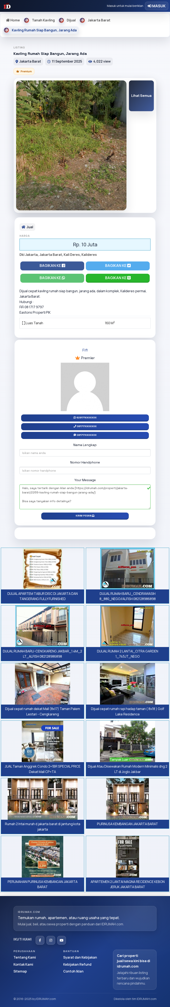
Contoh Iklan (73, 971)
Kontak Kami (23, 964)
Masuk (158, 5)
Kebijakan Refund (77, 964)
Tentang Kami (24, 957)
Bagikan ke (51, 265)
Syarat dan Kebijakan (80, 957)
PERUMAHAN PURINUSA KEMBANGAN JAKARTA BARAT (43, 884)
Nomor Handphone (85, 462)
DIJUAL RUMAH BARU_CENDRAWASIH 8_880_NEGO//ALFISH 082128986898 (128, 596)
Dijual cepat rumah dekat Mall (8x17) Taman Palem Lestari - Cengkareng (42, 711)
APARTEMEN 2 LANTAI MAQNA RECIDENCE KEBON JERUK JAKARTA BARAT (128, 884)
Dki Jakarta (28, 254)
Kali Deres (72, 254)
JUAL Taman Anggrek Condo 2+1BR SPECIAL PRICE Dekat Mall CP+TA (42, 769)
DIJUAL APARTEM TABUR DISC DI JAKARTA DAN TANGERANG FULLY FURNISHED (42, 596)
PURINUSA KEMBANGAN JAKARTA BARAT (127, 824)
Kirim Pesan (84, 515)
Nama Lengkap (85, 445)
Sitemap (20, 971)
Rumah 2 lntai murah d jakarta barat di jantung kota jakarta (42, 827)
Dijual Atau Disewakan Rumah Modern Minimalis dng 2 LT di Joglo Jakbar (127, 769)
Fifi (85, 350)
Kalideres (89, 254)
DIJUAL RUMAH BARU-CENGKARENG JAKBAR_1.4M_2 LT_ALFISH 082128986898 (42, 654)
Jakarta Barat (50, 254)
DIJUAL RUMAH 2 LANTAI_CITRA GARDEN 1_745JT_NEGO (127, 654)
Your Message (85, 480)
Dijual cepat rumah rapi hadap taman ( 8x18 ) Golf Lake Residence (127, 711)
